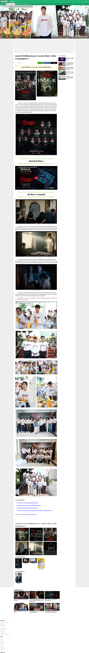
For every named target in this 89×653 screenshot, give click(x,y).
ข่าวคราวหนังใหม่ (11, 4)
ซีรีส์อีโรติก (2, 643)
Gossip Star (28, 4)
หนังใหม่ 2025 (3, 648)
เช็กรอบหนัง (3, 647)
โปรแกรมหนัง (3, 641)
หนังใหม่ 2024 (41, 568)
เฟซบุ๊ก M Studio (33, 514)
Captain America (3, 628)
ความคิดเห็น (41, 62)
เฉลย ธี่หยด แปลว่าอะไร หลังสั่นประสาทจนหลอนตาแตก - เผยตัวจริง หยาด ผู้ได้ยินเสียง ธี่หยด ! (34, 510)
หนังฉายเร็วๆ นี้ (20, 4)
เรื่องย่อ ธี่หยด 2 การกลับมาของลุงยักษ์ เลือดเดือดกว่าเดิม (27, 502)
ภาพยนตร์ (2, 650)
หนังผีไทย (26, 563)
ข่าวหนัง (2, 645)
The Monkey (3, 629)
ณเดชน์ (18, 583)
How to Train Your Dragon (5, 634)
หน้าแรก (3, 4)
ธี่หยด (18, 568)
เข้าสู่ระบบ (84, 1)
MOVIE (12, 1)
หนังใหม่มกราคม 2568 (4, 622)
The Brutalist (3, 625)
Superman (2, 632)
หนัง (1, 644)
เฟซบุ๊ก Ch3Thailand (26, 514)
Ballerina (2, 631)
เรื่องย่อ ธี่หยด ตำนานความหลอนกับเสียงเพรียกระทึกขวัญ (27, 507)
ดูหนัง (1, 640)
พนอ (1, 627)
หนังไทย (33, 563)
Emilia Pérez (3, 624)
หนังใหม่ (2, 638)
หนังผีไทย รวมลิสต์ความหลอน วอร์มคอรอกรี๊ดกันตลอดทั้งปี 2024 (29, 505)
